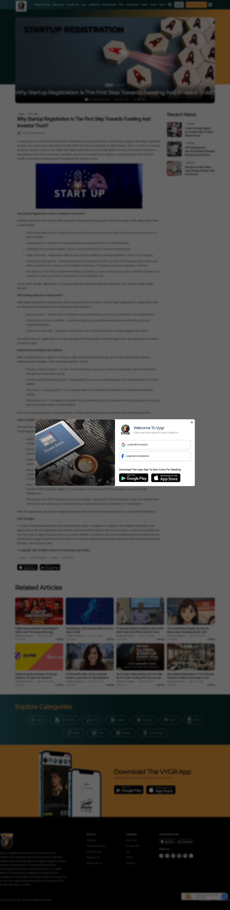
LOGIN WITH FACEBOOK (137, 456)
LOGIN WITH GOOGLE (137, 444)
